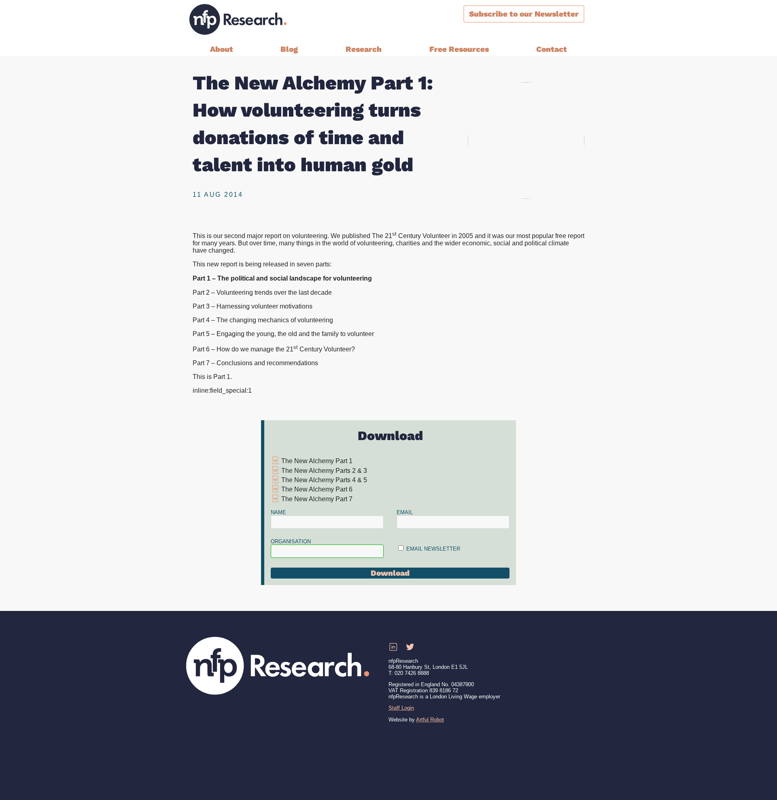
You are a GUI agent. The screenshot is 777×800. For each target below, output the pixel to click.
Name (278, 512)
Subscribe (524, 14)
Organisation (291, 541)
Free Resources (459, 49)
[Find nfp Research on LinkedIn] (392, 647)
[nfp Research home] (238, 19)
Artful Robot (430, 720)
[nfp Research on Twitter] (409, 647)
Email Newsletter (433, 549)
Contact (551, 49)
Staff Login (401, 708)
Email (405, 512)
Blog (289, 49)
